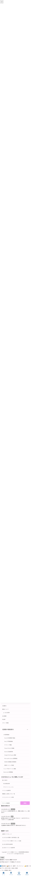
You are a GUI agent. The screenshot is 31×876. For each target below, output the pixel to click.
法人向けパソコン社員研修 (8, 847)
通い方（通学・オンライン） (15, 866)
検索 (25, 803)
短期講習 (19, 874)
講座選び (3, 866)
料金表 (3, 719)
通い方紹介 (5, 780)
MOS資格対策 (6, 783)
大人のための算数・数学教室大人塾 (10, 837)
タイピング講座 (8, 745)
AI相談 (2, 857)
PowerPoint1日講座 (9, 748)
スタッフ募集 (5, 723)
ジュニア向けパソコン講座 (9, 768)
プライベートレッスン (8, 787)
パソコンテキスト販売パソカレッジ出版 (11, 840)
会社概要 (4, 716)
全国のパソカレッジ (7, 834)
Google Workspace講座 (10, 755)
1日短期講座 (6, 734)
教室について (5, 709)
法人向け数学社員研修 (7, 844)
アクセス (11, 874)
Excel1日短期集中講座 (9, 738)
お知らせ (13, 809)
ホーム (3, 874)
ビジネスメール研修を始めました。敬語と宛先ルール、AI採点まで (15, 811)
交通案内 (4, 705)
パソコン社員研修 (6, 790)
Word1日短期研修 (8, 751)
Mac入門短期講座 (8, 741)
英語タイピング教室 (9, 765)
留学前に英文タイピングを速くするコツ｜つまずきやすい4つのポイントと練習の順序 (15, 818)
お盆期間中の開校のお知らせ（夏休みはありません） (13, 825)
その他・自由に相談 (11, 868)
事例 (12, 816)
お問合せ (27, 874)
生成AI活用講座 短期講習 (10, 761)
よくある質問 (6, 712)
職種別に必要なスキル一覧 (8, 793)
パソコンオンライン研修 (8, 797)
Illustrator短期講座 (8, 772)
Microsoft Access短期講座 (10, 758)
